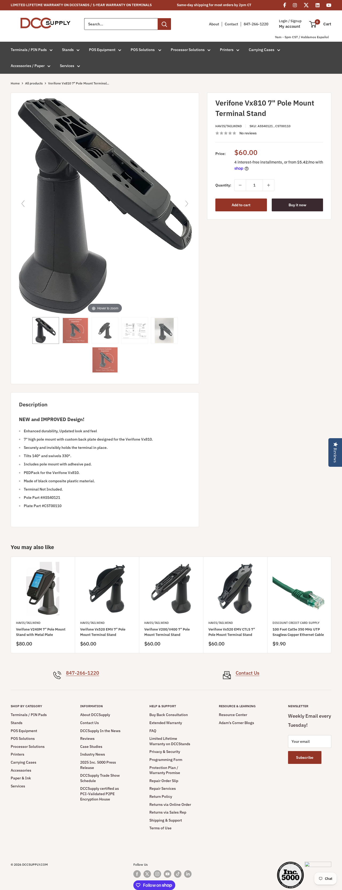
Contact (231, 24)
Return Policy (160, 796)
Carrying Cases (261, 49)
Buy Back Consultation (168, 714)
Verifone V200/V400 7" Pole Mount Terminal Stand (167, 632)
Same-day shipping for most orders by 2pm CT (214, 5)
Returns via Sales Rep (167, 812)
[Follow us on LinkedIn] (188, 874)
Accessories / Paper (28, 65)
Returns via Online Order (170, 804)
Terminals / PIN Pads (29, 49)
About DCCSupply (95, 714)
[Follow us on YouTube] (167, 874)
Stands (68, 49)
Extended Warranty (165, 722)
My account (289, 26)
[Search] (164, 24)
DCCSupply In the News (100, 730)
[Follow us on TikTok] (177, 874)
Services (67, 65)
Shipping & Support (165, 820)
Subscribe (304, 757)
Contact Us (247, 673)
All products (34, 83)
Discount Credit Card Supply (296, 623)
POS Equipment (102, 49)
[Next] (331, 605)
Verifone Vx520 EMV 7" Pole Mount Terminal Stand (102, 632)
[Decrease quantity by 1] (240, 185)
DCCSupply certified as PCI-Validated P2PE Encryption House (99, 793)
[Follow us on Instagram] (157, 874)
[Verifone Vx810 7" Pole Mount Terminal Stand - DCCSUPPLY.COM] (134, 330)
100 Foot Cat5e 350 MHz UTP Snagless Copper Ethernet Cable (298, 632)
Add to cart (241, 205)
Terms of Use (160, 828)
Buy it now (297, 205)
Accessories (21, 770)
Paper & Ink (21, 778)
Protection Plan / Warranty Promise (164, 770)
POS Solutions (143, 49)
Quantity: (223, 185)
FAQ (152, 730)
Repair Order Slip (163, 780)
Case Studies (91, 746)
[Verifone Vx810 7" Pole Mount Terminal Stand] (45, 330)
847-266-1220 (256, 24)
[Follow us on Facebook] (137, 874)
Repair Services (162, 788)
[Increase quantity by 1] (268, 185)
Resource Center (233, 714)
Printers (227, 49)
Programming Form (165, 759)
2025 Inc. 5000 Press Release (98, 765)
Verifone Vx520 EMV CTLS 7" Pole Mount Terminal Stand (231, 632)
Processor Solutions (188, 49)
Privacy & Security (164, 751)
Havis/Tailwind (228, 126)
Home (15, 83)
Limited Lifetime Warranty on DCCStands (169, 741)
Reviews (87, 738)
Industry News (92, 754)
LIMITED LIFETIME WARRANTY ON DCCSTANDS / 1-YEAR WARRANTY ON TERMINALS (81, 5)
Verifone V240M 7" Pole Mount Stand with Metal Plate (40, 632)
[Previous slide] (23, 203)
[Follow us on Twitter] (147, 874)
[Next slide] (186, 203)
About (214, 24)
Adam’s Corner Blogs (236, 722)
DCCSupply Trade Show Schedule (100, 778)
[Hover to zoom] (105, 206)
